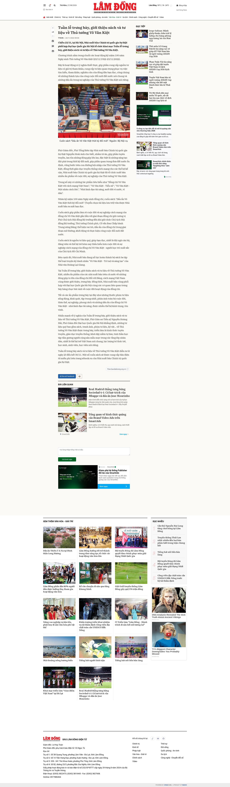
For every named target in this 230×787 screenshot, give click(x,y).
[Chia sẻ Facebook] (53, 41)
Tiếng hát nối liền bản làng (129, 660)
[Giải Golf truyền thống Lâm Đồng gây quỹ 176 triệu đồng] (131, 573)
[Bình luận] (53, 46)
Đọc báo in (49, 9)
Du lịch (125, 17)
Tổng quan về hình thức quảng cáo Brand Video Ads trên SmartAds (107, 418)
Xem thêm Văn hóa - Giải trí (58, 521)
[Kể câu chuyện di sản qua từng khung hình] (95, 573)
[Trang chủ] (44, 17)
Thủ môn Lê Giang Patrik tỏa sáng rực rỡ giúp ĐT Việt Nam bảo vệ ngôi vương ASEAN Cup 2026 (159, 51)
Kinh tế (71, 17)
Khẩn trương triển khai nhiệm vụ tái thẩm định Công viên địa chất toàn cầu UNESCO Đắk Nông (94, 626)
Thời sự (65, 17)
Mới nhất (49, 17)
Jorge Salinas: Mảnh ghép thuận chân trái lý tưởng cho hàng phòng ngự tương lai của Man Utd (160, 36)
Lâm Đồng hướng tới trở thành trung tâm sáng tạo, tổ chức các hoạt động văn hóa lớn (94, 553)
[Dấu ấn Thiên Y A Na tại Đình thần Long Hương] (59, 537)
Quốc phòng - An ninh (100, 17)
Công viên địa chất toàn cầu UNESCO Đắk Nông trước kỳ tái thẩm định (171, 578)
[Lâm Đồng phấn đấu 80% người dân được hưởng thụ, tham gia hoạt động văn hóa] (59, 573)
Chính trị (57, 17)
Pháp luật (86, 17)
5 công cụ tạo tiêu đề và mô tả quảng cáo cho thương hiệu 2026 (154, 130)
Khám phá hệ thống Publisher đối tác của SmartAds (113, 471)
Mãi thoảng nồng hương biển (58, 660)
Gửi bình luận (67, 459)
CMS (168, 785)
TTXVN (60, 38)
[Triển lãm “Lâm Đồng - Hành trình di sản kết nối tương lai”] (131, 609)
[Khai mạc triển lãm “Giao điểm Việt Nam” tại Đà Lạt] (59, 677)
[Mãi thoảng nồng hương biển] (59, 647)
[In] (79, 376)
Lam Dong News (181, 10)
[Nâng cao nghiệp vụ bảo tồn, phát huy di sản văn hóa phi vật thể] (59, 609)
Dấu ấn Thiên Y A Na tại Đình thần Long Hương (57, 552)
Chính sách (133, 17)
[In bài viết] (53, 51)
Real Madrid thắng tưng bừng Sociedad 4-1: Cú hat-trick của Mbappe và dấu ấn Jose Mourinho (109, 392)
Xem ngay (123, 434)
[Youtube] (158, 738)
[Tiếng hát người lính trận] (95, 647)
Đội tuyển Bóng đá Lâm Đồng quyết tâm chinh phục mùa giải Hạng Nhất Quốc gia (130, 553)
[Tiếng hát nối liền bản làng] (131, 647)
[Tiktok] (152, 738)
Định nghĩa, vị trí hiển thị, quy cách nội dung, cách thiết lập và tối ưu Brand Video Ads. (109, 426)
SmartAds (65, 434)
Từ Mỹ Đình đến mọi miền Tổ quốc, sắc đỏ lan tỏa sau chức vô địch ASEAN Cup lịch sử (160, 97)
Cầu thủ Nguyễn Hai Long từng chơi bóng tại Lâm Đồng (170, 528)
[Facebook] (163, 738)
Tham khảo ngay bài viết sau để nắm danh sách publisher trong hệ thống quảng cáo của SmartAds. (113, 478)
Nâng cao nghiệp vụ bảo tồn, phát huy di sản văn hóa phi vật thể (59, 625)
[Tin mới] (49, 5)
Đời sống (78, 17)
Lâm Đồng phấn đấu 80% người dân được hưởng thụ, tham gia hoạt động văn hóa (59, 589)
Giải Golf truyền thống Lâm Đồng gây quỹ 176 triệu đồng (129, 587)
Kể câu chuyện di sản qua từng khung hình (94, 587)
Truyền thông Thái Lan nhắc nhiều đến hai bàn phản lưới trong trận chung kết (171, 541)
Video (161, 17)
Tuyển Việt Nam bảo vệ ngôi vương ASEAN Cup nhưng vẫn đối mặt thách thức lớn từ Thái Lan (160, 82)
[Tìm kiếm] (55, 5)
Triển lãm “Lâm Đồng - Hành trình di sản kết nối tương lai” (131, 623)
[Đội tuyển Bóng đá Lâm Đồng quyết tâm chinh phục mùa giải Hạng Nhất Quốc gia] (131, 537)
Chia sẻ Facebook (67, 376)
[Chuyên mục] (44, 5)
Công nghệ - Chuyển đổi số (148, 17)
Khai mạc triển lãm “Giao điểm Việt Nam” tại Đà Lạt (58, 692)
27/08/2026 (68, 5)
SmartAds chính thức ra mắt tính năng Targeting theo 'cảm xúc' (162, 164)
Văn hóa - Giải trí (115, 17)
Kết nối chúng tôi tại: (140, 738)
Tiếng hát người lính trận (92, 660)
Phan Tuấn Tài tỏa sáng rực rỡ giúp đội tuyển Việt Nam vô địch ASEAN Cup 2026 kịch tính (160, 67)
